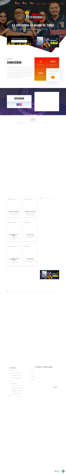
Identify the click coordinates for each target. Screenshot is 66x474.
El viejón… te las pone (30, 211)
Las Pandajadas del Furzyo (14, 259)
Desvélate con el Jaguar (14, 235)
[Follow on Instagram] (20, 104)
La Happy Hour (30, 234)
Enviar (55, 387)
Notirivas (51, 3)
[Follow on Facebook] (18, 104)
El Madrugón (30, 258)
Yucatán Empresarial (14, 211)
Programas (44, 3)
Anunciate (56, 3)
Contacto (62, 3)
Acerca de (38, 3)
